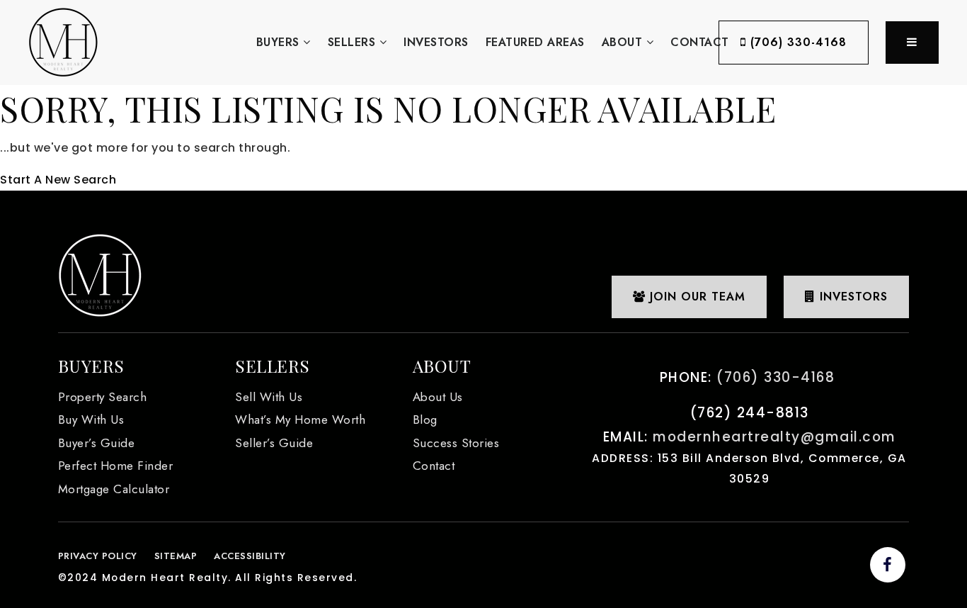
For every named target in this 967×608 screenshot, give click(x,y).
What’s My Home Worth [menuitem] (300, 419)
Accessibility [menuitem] (250, 556)
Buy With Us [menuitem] (91, 419)
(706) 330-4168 (796, 42)
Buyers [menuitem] (280, 42)
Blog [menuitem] (425, 419)
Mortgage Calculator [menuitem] (114, 488)
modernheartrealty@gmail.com (774, 436)
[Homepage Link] (63, 41)
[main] (483, 138)
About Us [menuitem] (438, 396)
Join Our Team (695, 296)
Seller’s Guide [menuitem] (274, 442)
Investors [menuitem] (436, 42)
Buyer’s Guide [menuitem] (96, 442)
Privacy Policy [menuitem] (97, 556)
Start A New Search (58, 179)
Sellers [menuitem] (353, 42)
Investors (852, 296)
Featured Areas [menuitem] (535, 42)
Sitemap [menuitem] (176, 556)
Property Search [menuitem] (102, 396)
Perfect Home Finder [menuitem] (115, 465)
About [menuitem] (624, 42)
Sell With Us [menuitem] (268, 396)
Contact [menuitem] (699, 42)
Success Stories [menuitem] (456, 442)
